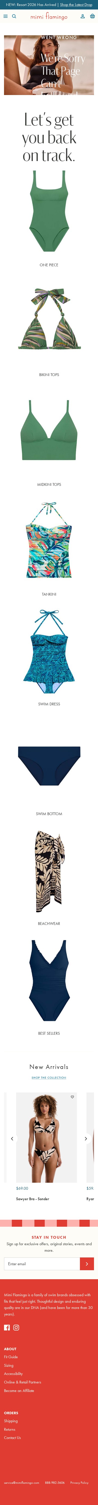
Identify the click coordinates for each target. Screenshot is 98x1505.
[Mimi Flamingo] (49, 16)
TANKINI (49, 594)
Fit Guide (11, 1356)
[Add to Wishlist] (72, 1097)
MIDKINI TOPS (49, 484)
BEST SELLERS (49, 1033)
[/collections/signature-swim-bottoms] (49, 762)
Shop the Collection (49, 1077)
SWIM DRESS (49, 704)
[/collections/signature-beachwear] (49, 871)
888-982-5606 (55, 1482)
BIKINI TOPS (49, 374)
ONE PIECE (49, 265)
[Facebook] (7, 1327)
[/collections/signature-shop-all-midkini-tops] (49, 432)
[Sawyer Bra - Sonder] (46, 1137)
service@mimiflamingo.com (21, 1482)
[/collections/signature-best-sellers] (49, 981)
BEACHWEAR (49, 923)
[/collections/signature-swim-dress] (49, 652)
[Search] (16, 16)
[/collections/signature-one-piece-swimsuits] (49, 213)
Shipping (11, 1420)
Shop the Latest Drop (76, 4)
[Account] (81, 16)
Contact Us (12, 1437)
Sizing (8, 1365)
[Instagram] (16, 1327)
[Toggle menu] (5, 16)
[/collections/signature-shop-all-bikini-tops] (49, 322)
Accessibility (13, 1373)
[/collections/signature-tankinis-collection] (49, 542)
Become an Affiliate (19, 1390)
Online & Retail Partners (22, 1382)
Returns (9, 1429)
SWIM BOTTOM (49, 813)
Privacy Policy (79, 1482)
